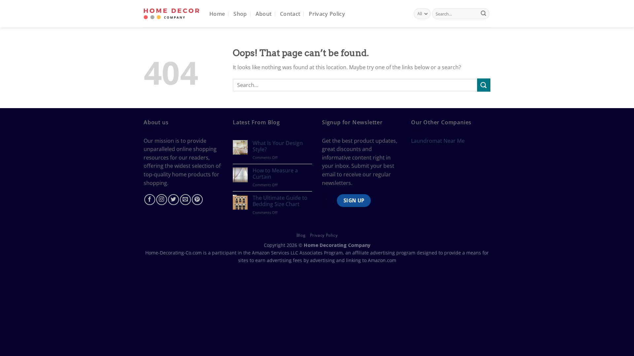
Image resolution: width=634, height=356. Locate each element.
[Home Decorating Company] (171, 13)
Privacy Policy (327, 13)
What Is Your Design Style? (278, 146)
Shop (240, 13)
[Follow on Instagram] (161, 199)
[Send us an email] (185, 199)
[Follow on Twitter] (173, 199)
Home (217, 13)
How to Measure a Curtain (275, 173)
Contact (290, 13)
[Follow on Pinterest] (197, 199)
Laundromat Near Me (438, 140)
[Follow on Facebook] (149, 199)
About (264, 13)
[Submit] (483, 13)
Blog (301, 235)
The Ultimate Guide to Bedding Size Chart (280, 201)
